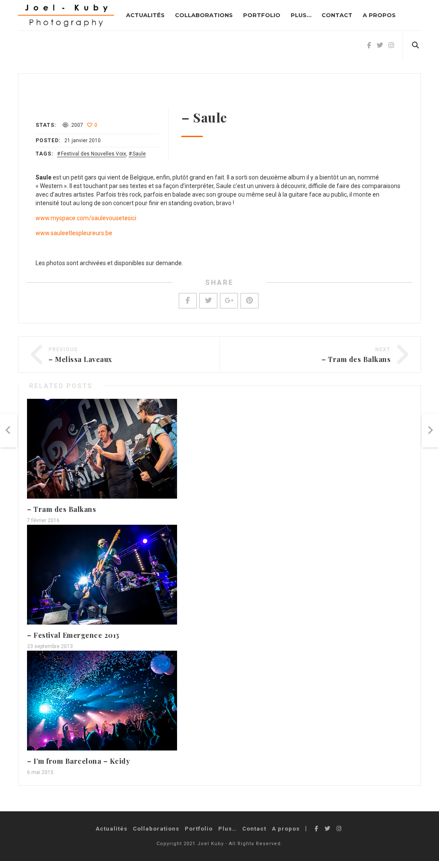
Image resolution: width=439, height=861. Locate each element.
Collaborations (204, 15)
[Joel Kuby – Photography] (66, 15)
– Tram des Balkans (356, 359)
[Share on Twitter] (208, 300)
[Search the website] (415, 45)
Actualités (145, 15)
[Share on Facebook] (187, 300)
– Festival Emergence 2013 (73, 635)
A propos (379, 15)
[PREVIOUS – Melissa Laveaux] (8, 431)
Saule (139, 154)
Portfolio (261, 15)
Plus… (301, 15)
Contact (337, 15)
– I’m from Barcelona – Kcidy (78, 760)
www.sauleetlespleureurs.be (74, 233)
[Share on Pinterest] (249, 300)
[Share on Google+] (229, 300)
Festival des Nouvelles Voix (93, 154)
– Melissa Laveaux (80, 359)
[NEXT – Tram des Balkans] (430, 431)
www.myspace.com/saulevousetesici (86, 218)
